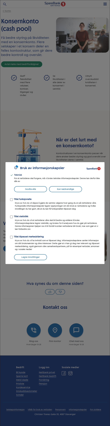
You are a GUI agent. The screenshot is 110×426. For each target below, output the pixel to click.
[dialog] (55, 213)
